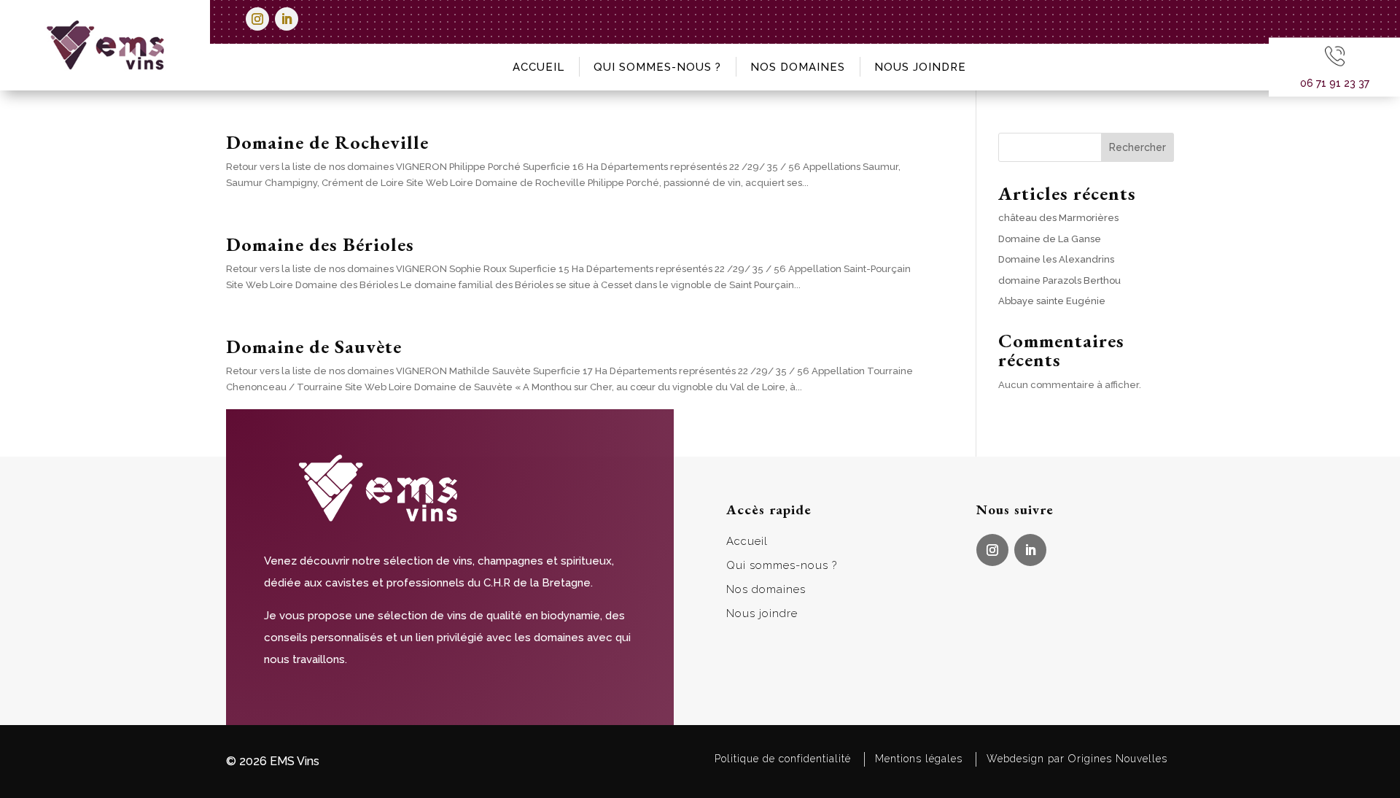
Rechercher (1137, 147)
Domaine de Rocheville (327, 142)
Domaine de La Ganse (1049, 238)
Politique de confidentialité (783, 758)
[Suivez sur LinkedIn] (286, 19)
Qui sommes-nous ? (657, 67)
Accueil (538, 67)
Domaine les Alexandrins (1056, 259)
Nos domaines (797, 67)
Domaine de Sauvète (314, 346)
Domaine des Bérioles (320, 244)
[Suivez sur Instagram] (257, 19)
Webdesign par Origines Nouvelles (1077, 758)
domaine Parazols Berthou (1059, 280)
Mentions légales (918, 758)
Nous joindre (920, 67)
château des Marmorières (1058, 217)
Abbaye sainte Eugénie (1051, 300)
